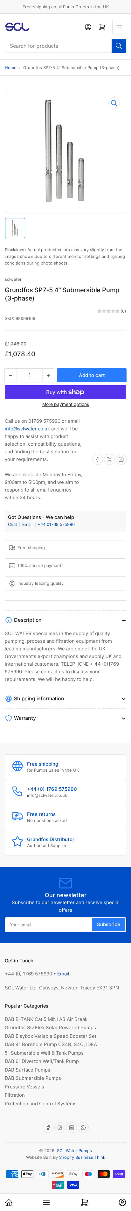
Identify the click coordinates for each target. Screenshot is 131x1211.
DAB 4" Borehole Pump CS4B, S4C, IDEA (51, 1044)
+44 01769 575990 (56, 524)
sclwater (13, 279)
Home (11, 67)
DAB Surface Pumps (27, 1070)
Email (28, 524)
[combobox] (65, 46)
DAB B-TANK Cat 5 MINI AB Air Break (46, 1019)
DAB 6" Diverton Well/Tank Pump (42, 1061)
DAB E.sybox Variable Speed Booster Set (50, 1036)
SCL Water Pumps (74, 1150)
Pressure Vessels (24, 1087)
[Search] (119, 46)
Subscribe (108, 924)
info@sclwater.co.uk (27, 429)
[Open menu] (119, 27)
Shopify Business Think (82, 1157)
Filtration (15, 1095)
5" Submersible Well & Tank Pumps (44, 1053)
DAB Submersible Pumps (33, 1078)
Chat (13, 524)
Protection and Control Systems (41, 1104)
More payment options (65, 404)
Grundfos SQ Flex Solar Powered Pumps (50, 1027)
